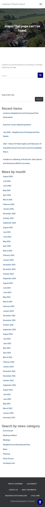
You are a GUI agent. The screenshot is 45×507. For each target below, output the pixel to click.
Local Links (35, 496)
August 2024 (8, 283)
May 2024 (6, 297)
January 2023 (8, 367)
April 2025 (7, 246)
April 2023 (7, 353)
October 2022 (8, 380)
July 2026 (7, 181)
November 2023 (9, 320)
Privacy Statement (15, 484)
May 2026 (6, 190)
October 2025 (8, 218)
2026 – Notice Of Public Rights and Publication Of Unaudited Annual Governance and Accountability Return (22, 148)
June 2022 (7, 399)
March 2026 (7, 200)
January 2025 (8, 260)
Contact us (13, 490)
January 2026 (8, 209)
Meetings (6, 440)
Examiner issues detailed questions (17, 125)
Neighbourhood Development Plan (16, 445)
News (5, 449)
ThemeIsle (31, 501)
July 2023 (7, 339)
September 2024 (9, 278)
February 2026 (8, 204)
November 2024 (9, 269)
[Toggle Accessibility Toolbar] (40, 502)
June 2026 (7, 186)
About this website (29, 490)
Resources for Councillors (16, 496)
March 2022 (7, 408)
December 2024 (9, 265)
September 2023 (9, 330)
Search (39, 99)
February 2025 (8, 255)
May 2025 (6, 241)
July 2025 (7, 232)
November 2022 (9, 376)
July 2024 (7, 288)
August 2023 (8, 334)
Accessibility (32, 484)
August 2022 (8, 390)
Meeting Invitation (10, 435)
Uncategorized (9, 463)
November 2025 (9, 214)
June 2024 (7, 292)
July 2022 (7, 394)
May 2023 (6, 348)
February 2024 (8, 306)
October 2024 (8, 274)
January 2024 (8, 311)
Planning (6, 454)
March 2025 (7, 251)
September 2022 (9, 385)
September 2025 (9, 223)
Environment (8, 431)
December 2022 (9, 371)
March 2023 (7, 357)
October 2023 (8, 325)
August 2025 (8, 228)
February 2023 (8, 362)
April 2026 (7, 195)
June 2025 (7, 237)
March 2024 (7, 302)
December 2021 (9, 418)
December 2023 (9, 316)
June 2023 (7, 343)
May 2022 (6, 404)
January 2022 (8, 413)
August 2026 (8, 176)
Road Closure (8, 459)
